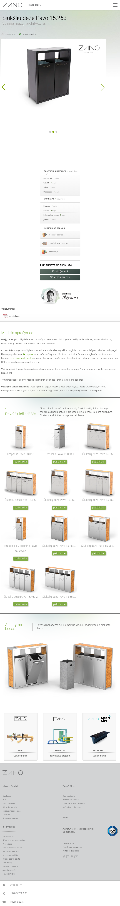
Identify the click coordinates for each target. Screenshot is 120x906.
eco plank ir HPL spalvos (58, 243)
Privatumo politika (10, 866)
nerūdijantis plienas (30, 34)
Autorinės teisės (9, 870)
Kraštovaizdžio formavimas (73, 803)
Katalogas (6, 796)
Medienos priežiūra (10, 855)
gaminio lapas (14, 316)
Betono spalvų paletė (11, 859)
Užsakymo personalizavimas (14, 840)
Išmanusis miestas (10, 818)
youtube (76, 856)
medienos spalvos (56, 235)
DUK (4, 800)
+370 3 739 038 (62, 277)
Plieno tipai (7, 844)
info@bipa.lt (61, 271)
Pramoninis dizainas (70, 800)
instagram (67, 856)
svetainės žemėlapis (70, 851)
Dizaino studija (68, 796)
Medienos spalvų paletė (12, 848)
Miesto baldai (10, 786)
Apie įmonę (7, 863)
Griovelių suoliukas (10, 807)
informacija (8, 826)
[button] (4, 87)
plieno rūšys (53, 252)
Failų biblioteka (8, 803)
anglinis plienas (10, 34)
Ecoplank (6, 815)
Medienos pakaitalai (10, 851)
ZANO (12, 5)
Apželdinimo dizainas (71, 807)
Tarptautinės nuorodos (11, 811)
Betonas (65, 817)
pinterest (72, 856)
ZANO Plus (68, 786)
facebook (64, 856)
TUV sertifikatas (8, 874)
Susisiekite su (8, 836)
